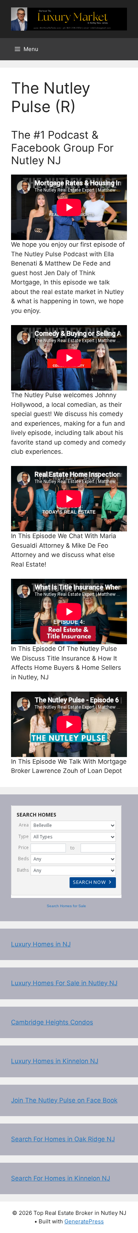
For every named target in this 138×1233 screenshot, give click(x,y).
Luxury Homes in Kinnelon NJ (54, 1061)
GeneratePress (84, 1221)
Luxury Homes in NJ (41, 944)
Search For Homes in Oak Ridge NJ (63, 1139)
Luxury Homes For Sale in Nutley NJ (64, 983)
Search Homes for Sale (66, 906)
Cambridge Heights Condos (52, 1022)
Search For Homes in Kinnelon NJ (60, 1178)
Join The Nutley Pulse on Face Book (64, 1100)
